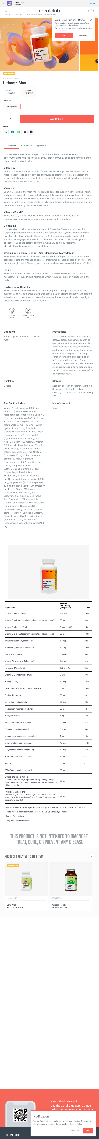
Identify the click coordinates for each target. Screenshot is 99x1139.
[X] (5, 132)
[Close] (3, 3)
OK (87, 1130)
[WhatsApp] (18, 132)
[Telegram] (12, 132)
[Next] (91, 856)
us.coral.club (62, 30)
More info (75, 1130)
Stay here (83, 36)
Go (64, 36)
